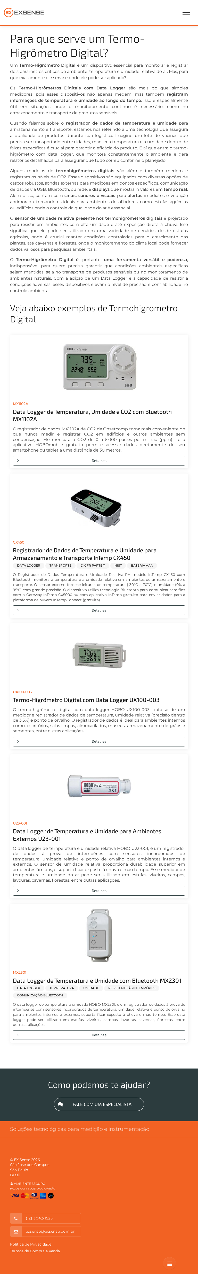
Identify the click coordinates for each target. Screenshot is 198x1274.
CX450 (18, 542)
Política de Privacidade (30, 1244)
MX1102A (20, 403)
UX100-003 (22, 692)
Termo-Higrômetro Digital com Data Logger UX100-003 (86, 699)
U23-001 (20, 823)
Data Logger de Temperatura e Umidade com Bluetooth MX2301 (97, 980)
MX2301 (19, 972)
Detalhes (99, 460)
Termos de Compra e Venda (35, 1251)
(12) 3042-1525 (39, 1218)
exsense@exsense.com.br (50, 1231)
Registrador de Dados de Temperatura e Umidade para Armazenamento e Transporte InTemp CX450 (85, 553)
